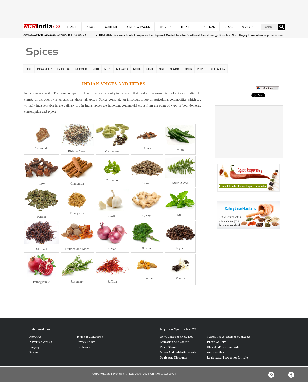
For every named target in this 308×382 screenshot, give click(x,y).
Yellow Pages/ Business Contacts (229, 336)
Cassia (147, 148)
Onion (188, 69)
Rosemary (77, 281)
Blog (228, 27)
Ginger (150, 69)
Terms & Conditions (89, 336)
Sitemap (34, 352)
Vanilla (180, 278)
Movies (165, 27)
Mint (161, 69)
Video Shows (168, 347)
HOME (29, 69)
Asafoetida (41, 148)
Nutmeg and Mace (77, 248)
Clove (107, 69)
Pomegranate (41, 282)
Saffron (112, 281)
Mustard (175, 69)
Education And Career (174, 342)
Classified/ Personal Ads (223, 347)
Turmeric (147, 278)
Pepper (201, 69)
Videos (209, 27)
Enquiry (34, 347)
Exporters (63, 69)
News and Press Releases (176, 336)
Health (187, 27)
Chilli (96, 69)
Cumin (146, 183)
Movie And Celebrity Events (178, 352)
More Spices (218, 69)
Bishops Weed (77, 151)
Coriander (122, 69)
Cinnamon (77, 183)
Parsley (147, 248)
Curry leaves (180, 182)
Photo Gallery (216, 342)
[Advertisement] (154, 10)
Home (72, 27)
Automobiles (215, 352)
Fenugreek (77, 213)
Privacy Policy (85, 342)
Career (111, 27)
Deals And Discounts (173, 357)
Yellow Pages (138, 27)
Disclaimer (83, 347)
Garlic (137, 69)
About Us (35, 336)
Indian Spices (44, 69)
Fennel (41, 216)
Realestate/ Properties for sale (227, 357)
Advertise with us (70, 34)
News (90, 27)
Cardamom (81, 69)
